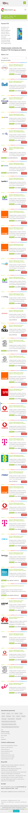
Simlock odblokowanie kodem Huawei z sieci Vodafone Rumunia (17, 504)
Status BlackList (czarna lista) (8, 721)
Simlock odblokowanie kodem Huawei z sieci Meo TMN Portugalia (17, 570)
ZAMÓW (24, 76)
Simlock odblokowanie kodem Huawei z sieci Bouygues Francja (16, 261)
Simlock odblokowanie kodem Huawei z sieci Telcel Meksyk (16, 472)
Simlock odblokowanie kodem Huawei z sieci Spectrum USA (16, 553)
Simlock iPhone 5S (5, 749)
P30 (15, 16)
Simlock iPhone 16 (5, 753)
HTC (13, 716)
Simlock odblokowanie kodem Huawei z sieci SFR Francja (16, 390)
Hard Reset (17, 802)
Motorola (8, 716)
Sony (21, 713)
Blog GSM (4, 762)
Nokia (3, 716)
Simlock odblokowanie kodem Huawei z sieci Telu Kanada (16, 98)
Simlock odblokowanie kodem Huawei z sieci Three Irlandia (16, 667)
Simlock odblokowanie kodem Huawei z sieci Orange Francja (16, 245)
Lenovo (18, 716)
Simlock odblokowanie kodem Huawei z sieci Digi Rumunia (16, 537)
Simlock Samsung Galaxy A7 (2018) (9, 745)
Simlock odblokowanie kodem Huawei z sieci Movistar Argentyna (17, 278)
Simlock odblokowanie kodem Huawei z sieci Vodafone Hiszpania (17, 423)
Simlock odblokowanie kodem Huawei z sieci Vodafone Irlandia (16, 651)
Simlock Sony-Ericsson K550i (7, 755)
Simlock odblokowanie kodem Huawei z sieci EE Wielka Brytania (17, 456)
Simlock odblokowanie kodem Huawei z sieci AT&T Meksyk (16, 65)
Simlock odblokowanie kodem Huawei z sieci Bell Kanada (16, 82)
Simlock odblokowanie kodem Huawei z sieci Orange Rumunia (16, 487)
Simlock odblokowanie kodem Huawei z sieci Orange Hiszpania (16, 212)
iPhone (3, 713)
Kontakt (3, 784)
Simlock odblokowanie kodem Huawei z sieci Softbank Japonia (16, 294)
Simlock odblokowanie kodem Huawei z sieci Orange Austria (16, 373)
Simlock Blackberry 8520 (6, 751)
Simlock (6, 16)
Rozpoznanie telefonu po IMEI (9, 724)
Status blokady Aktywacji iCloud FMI (10, 727)
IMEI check (24, 802)
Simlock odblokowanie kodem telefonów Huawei (16, 618)
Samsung (4, 719)
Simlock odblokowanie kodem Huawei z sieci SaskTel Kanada (16, 179)
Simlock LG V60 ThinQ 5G (7, 747)
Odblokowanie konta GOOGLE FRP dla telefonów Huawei (12, 586)
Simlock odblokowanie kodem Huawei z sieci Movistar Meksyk (16, 164)
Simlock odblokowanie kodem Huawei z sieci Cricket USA (16, 601)
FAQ (2, 729)
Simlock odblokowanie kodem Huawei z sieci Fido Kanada (16, 326)
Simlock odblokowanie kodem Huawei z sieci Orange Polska (16, 228)
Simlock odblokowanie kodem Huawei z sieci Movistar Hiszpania (17, 195)
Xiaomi (8, 713)
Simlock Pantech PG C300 (7, 759)
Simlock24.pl (3, 802)
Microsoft (18, 719)
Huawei (11, 16)
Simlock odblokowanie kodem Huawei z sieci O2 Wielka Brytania (17, 131)
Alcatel (16, 713)
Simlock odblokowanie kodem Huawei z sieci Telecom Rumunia (17, 520)
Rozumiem (16, 811)
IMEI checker (11, 802)
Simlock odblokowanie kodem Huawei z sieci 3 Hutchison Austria (17, 357)
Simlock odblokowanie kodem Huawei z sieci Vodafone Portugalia (17, 406)
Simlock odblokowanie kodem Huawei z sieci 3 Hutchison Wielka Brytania (17, 341)
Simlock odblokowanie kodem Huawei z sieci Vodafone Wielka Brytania (16, 148)
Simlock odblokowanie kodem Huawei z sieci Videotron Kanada (17, 115)
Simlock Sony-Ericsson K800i (7, 757)
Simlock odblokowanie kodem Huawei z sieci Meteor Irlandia (16, 634)
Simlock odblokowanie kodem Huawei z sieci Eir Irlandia (16, 684)
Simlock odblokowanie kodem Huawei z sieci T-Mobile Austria (16, 439)
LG (12, 713)
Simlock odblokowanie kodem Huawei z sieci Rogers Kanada (16, 311)
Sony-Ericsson (11, 719)
